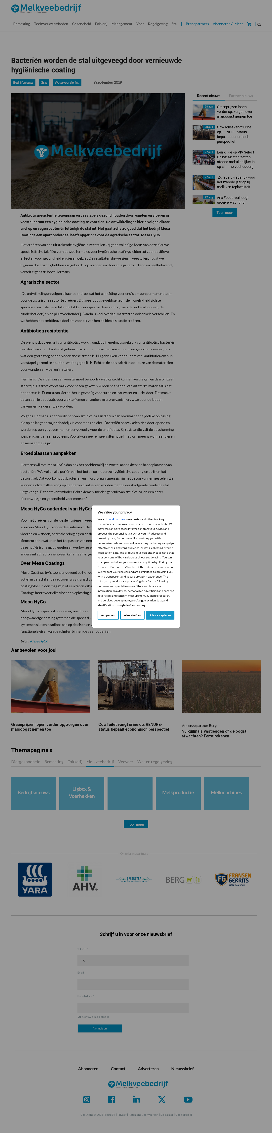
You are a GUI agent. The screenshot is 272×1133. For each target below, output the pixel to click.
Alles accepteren (160, 615)
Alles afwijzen (132, 615)
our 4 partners (116, 519)
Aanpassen (108, 615)
